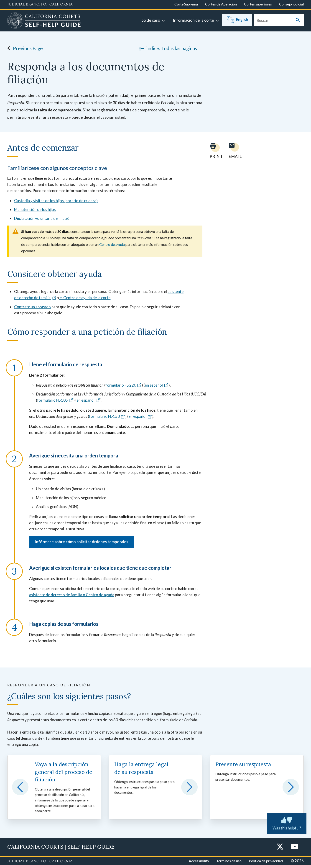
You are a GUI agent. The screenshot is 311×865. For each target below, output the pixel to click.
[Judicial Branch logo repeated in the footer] (40, 861)
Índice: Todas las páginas (171, 48)
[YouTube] (294, 847)
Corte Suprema (186, 4)
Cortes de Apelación (221, 4)
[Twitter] (280, 847)
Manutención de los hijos (35, 209)
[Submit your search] (298, 20)
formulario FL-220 (120, 385)
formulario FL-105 (52, 400)
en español (154, 385)
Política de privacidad (266, 861)
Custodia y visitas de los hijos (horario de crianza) (56, 200)
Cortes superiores (258, 4)
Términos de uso (229, 861)
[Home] (44, 21)
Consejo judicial (291, 4)
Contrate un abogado (32, 306)
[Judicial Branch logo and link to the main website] (40, 4)
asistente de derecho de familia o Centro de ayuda (71, 594)
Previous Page (28, 48)
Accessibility (199, 861)
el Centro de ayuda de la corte (84, 297)
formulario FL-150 (104, 416)
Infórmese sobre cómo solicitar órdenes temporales (81, 541)
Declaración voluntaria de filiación (42, 218)
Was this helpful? (287, 828)
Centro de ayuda (112, 244)
